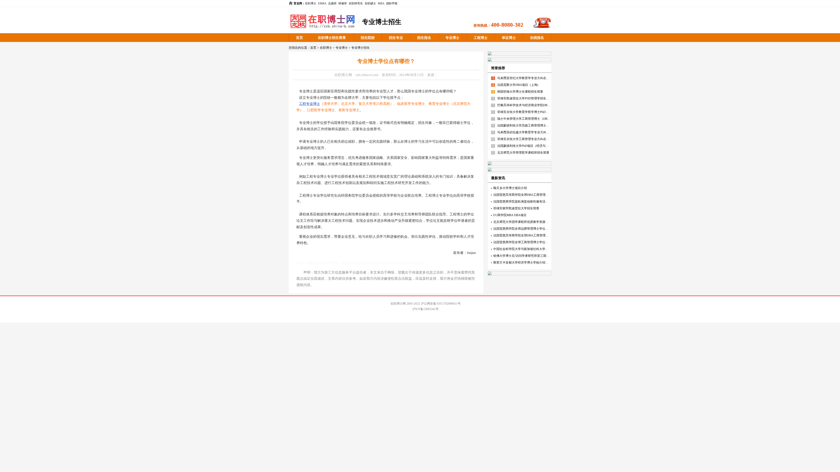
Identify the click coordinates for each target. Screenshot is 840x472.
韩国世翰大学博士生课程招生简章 (520, 91)
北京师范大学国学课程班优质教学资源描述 (522, 222)
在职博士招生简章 (332, 38)
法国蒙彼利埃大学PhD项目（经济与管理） (526, 146)
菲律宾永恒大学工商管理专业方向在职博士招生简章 (532, 139)
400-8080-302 (507, 25)
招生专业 (396, 38)
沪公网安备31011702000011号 (441, 303)
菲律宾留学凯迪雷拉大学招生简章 (516, 208)
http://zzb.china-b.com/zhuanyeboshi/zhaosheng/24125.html (383, 262)
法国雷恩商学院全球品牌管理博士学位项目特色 (525, 228)
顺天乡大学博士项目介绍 (510, 188)
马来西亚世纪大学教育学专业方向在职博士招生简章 (532, 78)
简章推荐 (498, 68)
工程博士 (481, 38)
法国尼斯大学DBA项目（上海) (517, 85)
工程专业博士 (309, 104)
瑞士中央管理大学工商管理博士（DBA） (525, 118)
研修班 (342, 3)
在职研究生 (356, 3)
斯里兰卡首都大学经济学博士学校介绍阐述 (522, 262)
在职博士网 (343, 75)
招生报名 (424, 38)
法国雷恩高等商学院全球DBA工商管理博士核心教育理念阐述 (534, 235)
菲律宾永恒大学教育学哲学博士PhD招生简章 (527, 112)
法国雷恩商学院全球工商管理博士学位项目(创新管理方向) (532, 242)
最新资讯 (498, 178)
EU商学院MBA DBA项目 (510, 215)
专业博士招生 (360, 47)
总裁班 (332, 3)
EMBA (322, 3)
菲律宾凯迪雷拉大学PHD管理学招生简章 (524, 98)
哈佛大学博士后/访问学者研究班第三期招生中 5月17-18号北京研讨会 (539, 255)
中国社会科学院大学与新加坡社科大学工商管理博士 (528, 249)
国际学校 (391, 3)
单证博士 (509, 38)
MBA (381, 3)
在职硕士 (370, 3)
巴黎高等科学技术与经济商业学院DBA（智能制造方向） (535, 105)
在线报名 (537, 38)
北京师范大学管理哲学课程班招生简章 (523, 152)
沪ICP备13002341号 (425, 309)
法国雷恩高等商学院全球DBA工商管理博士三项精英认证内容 (534, 194)
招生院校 (368, 38)
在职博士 (310, 3)
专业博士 (452, 38)
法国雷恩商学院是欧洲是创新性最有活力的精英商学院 (530, 201)
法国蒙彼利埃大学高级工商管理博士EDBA (526, 125)
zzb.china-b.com (366, 75)
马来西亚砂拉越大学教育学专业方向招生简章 (527, 132)
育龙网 (298, 3)
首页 (299, 38)
